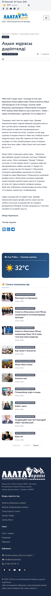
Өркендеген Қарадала (26, 298)
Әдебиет (15, 34)
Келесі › (36, 445)
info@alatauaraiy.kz (12, 559)
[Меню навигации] (46, 18)
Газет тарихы (8, 533)
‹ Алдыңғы (16, 445)
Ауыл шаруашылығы (24, 328)
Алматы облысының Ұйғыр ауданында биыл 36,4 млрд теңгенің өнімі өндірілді (28, 334)
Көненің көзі (21, 378)
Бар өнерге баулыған (25, 350)
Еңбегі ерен (21, 406)
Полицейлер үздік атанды (27, 392)
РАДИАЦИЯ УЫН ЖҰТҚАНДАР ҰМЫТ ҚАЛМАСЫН (30, 421)
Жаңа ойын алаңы (23, 364)
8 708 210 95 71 (11, 564)
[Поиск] (29, 5)
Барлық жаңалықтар (25, 294)
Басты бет (6, 34)
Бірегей (19, 436)
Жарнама (6, 542)
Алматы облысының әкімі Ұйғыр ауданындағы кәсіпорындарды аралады (30, 315)
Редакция (6, 537)
